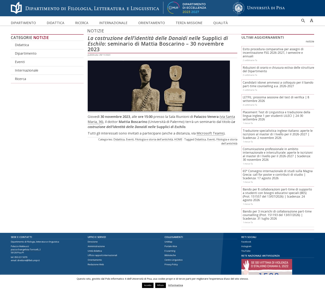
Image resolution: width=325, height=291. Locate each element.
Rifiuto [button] (160, 285)
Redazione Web (96, 264)
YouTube (246, 250)
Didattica (55, 23)
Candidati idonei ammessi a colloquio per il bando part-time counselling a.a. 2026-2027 (278, 84)
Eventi (20, 62)
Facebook (246, 241)
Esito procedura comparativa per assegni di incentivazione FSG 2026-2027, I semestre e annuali (273, 52)
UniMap (168, 241)
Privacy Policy (171, 264)
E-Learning (170, 250)
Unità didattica (95, 250)
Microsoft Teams (210, 133)
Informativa (175, 285)
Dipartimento (23, 23)
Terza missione (189, 23)
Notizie (41, 37)
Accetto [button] (147, 285)
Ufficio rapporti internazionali (102, 255)
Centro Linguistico (174, 259)
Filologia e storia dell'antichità (154, 139)
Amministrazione (96, 246)
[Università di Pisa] (259, 14)
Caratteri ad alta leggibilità (311, 20)
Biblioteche (170, 255)
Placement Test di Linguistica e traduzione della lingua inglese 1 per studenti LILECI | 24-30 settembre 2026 (276, 115)
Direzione (93, 241)
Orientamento (151, 23)
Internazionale (113, 23)
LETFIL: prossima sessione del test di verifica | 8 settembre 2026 (276, 99)
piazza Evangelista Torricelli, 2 (26, 249)
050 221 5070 (20, 257)
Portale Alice (171, 246)
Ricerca (81, 23)
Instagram (246, 246)
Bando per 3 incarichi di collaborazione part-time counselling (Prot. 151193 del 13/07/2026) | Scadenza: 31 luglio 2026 (277, 214)
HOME (178, 139)
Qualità (220, 23)
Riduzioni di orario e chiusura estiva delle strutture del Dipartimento (278, 69)
